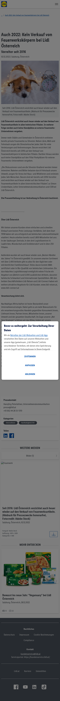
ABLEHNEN (30, 374)
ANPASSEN (30, 365)
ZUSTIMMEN (30, 356)
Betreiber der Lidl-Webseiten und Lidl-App (29, 335)
